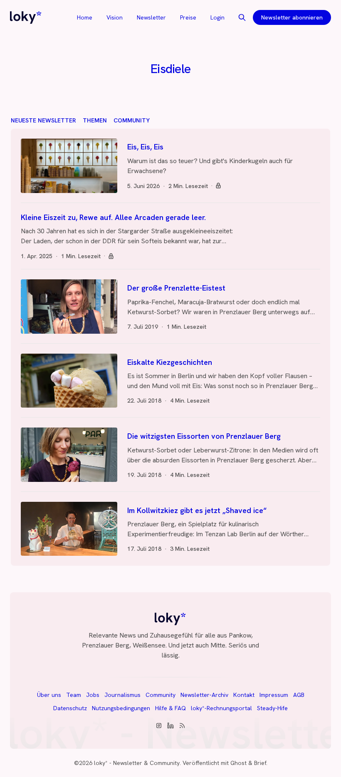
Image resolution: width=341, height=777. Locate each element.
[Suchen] (242, 17)
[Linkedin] (170, 725)
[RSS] (182, 725)
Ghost (238, 763)
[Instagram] (159, 725)
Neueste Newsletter (43, 120)
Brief (260, 763)
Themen (95, 120)
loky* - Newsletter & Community (137, 763)
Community (132, 120)
